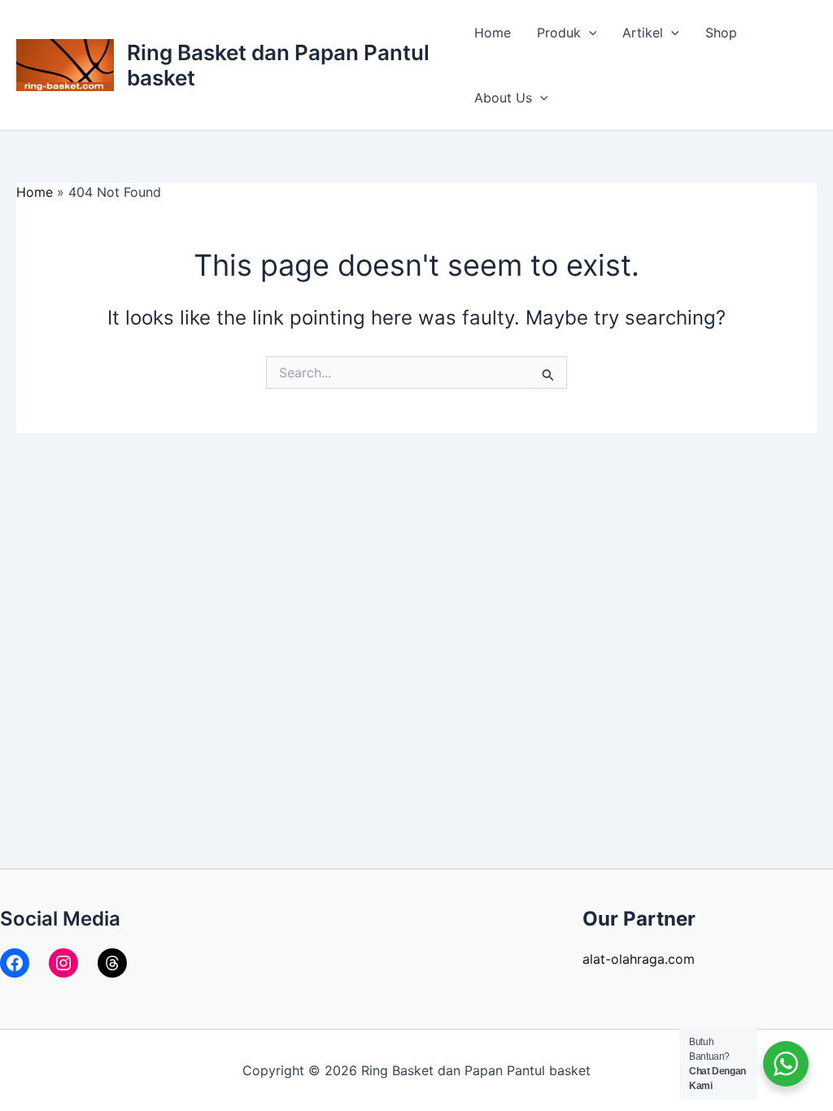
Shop (721, 32)
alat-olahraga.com (638, 959)
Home (492, 32)
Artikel (642, 32)
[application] (589, 32)
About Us (503, 97)
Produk (559, 32)
